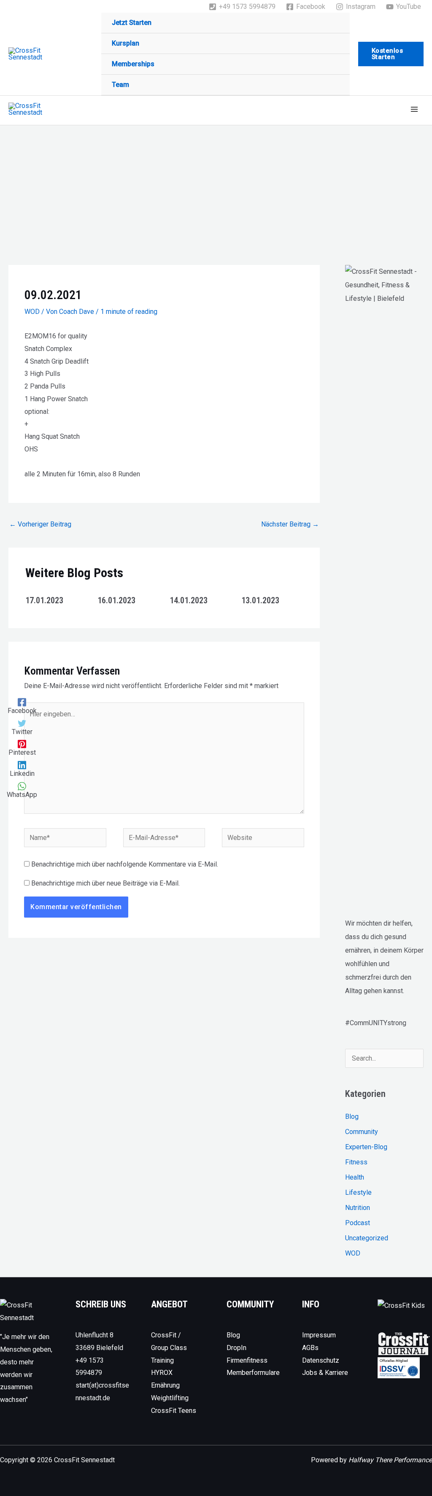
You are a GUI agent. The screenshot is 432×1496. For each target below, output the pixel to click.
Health (354, 1177)
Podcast (357, 1223)
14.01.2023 (189, 600)
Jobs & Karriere (325, 1373)
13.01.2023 (260, 600)
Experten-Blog (366, 1147)
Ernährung (165, 1385)
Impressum (319, 1335)
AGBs (310, 1348)
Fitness (356, 1162)
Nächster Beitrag (290, 524)
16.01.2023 (116, 600)
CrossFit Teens (173, 1411)
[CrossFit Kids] (401, 1305)
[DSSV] (399, 1368)
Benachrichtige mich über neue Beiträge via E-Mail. (105, 883)
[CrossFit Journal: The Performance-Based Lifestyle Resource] (404, 1343)
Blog (352, 1117)
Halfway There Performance (390, 1460)
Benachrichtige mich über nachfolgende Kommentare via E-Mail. (124, 864)
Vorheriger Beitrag (40, 524)
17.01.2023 (44, 600)
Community (361, 1132)
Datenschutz (320, 1360)
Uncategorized (366, 1238)
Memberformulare (253, 1373)
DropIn (236, 1348)
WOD (32, 312)
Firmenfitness (247, 1360)
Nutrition (357, 1208)
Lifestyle (358, 1192)
